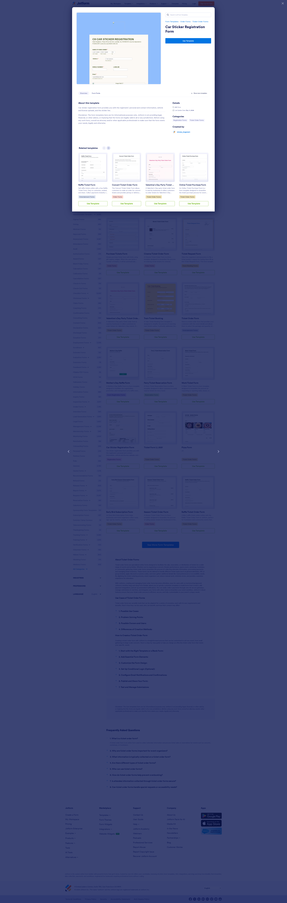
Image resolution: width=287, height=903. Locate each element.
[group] (93, 181)
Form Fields (96, 93)
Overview (83, 93)
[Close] (282, 3)
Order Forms (185, 21)
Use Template (188, 41)
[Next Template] (218, 451)
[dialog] (143, 451)
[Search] (167, 15)
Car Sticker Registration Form (185, 29)
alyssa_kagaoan (183, 132)
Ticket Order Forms (200, 21)
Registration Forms (180, 120)
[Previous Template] (68, 451)
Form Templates (171, 21)
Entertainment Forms (86, 197)
